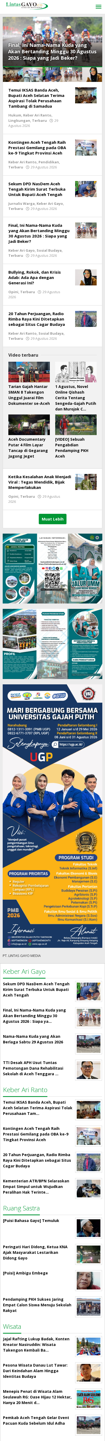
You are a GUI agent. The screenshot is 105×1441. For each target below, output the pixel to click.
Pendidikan (48, 162)
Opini (13, 291)
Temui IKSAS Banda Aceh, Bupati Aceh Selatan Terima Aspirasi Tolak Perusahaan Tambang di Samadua (36, 98)
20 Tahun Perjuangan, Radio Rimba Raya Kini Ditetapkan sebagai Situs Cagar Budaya (36, 319)
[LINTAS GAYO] (27, 5)
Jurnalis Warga (21, 203)
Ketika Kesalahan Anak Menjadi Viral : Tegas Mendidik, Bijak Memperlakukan (39, 482)
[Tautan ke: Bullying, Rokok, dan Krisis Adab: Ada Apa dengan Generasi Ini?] (86, 276)
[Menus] (98, 7)
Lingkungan (19, 120)
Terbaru (39, 120)
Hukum (14, 115)
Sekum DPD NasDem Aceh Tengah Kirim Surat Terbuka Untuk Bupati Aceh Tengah (36, 189)
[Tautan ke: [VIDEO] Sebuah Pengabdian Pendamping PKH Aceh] (76, 424)
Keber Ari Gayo (50, 203)
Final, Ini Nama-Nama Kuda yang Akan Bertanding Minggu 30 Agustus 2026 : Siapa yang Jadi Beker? (52, 51)
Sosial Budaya (49, 250)
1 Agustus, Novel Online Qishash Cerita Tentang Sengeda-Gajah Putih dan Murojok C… (75, 398)
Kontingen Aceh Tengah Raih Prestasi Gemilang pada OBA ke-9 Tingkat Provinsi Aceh (37, 147)
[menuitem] (13, 74)
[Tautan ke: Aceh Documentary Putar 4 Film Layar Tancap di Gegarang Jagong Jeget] (29, 424)
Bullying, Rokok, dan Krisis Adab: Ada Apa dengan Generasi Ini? (34, 277)
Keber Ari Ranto (37, 115)
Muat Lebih (53, 519)
